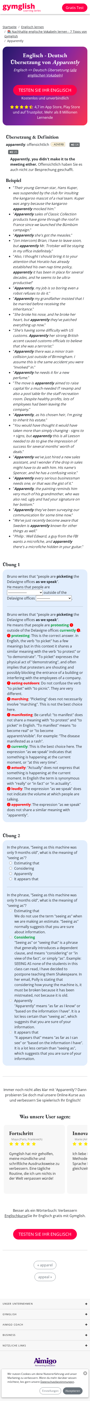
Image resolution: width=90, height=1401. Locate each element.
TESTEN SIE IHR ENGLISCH (45, 90)
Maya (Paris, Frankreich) (26, 1139)
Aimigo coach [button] (13, 1324)
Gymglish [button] (10, 1314)
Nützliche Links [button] (14, 1345)
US (15, 152)
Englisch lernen (32, 27)
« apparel (45, 1265)
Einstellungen (50, 1391)
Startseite (10, 27)
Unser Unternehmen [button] (18, 1303)
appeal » (45, 1276)
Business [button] (9, 1335)
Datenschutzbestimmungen (57, 1382)
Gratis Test (75, 7)
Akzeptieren (72, 1391)
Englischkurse (16, 1215)
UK (77, 145)
